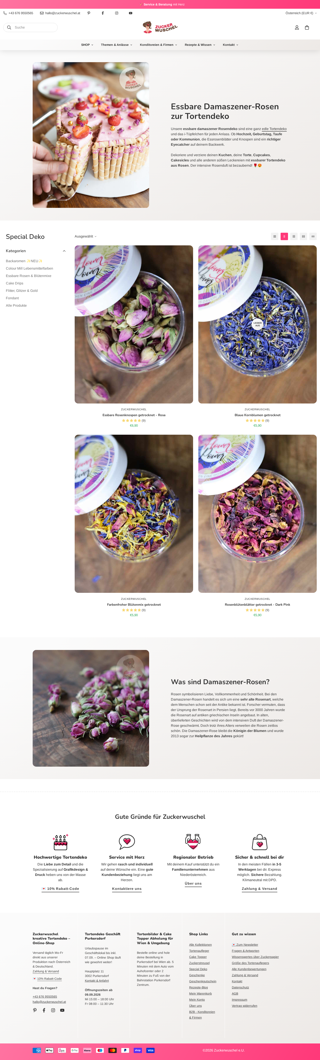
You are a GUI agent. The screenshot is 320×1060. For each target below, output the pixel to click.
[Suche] (9, 27)
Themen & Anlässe (115, 44)
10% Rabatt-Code (49, 978)
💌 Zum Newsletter (245, 944)
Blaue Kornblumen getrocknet (258, 415)
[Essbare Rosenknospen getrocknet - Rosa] (134, 324)
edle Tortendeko (274, 129)
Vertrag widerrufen (244, 1005)
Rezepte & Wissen (198, 44)
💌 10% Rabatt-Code (60, 889)
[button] (307, 27)
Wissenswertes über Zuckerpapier (255, 957)
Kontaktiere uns (127, 889)
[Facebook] (103, 13)
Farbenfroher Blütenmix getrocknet (134, 605)
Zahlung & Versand (259, 889)
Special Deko (198, 969)
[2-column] (284, 236)
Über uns (193, 883)
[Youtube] (130, 13)
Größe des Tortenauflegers (250, 963)
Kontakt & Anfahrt (97, 980)
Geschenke (197, 975)
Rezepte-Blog (198, 987)
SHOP (85, 44)
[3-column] (294, 236)
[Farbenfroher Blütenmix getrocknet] (134, 514)
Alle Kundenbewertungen (249, 969)
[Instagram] (116, 13)
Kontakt (229, 44)
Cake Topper (198, 957)
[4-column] (303, 236)
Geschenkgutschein (202, 981)
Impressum (239, 999)
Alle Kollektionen (200, 944)
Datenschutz (240, 987)
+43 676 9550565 (45, 996)
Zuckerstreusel (199, 963)
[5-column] (313, 236)
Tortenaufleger (199, 950)
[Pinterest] (89, 13)
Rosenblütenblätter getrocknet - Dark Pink (257, 605)
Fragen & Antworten (245, 950)
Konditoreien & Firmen (156, 44)
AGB (235, 993)
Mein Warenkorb (200, 993)
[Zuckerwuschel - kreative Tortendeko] (160, 27)
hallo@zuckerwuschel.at (49, 1002)
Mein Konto (197, 999)
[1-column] (274, 236)
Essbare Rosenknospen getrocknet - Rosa (134, 415)
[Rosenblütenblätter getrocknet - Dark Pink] (257, 514)
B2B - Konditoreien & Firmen (202, 1014)
